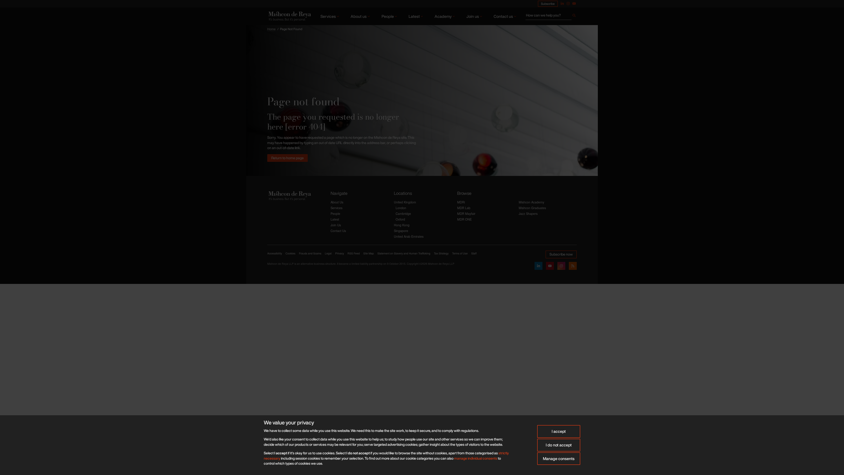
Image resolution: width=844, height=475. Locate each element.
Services (328, 16)
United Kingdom (405, 202)
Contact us (503, 16)
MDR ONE (464, 219)
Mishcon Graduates (532, 208)
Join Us (336, 225)
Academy (443, 16)
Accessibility (274, 253)
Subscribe (548, 3)
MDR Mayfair (466, 213)
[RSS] (573, 266)
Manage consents (559, 458)
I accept (559, 431)
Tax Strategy (441, 253)
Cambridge (403, 213)
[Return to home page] (289, 16)
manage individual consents (475, 458)
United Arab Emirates (409, 236)
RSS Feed (353, 253)
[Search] (574, 16)
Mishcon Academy (531, 202)
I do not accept (559, 445)
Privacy (339, 253)
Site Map (368, 253)
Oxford (400, 219)
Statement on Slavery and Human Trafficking (403, 253)
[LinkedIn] (538, 266)
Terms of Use (460, 253)
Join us (472, 16)
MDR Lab (463, 208)
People (388, 16)
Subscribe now (561, 254)
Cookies (290, 253)
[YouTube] (574, 3)
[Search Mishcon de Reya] (551, 16)
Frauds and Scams (310, 253)
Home (271, 29)
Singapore (401, 230)
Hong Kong (401, 225)
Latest (414, 16)
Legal (328, 253)
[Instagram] (568, 3)
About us (359, 16)
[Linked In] (562, 3)
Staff (474, 253)
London (401, 208)
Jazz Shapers (528, 213)
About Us (337, 202)
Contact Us (338, 230)
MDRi (461, 202)
